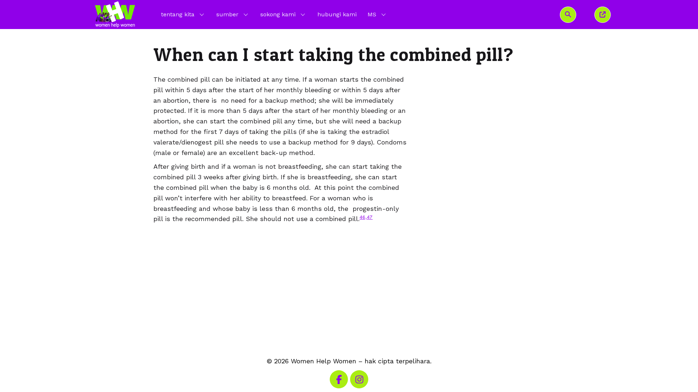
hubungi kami (337, 14)
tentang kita (177, 14)
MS (377, 14)
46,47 (366, 217)
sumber (227, 14)
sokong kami (278, 14)
